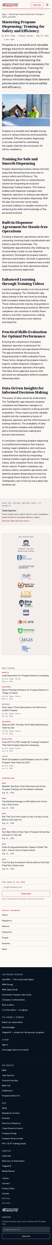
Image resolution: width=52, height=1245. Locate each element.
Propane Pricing (9, 1133)
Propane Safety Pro (11, 1095)
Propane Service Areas (12, 1138)
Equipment (7, 932)
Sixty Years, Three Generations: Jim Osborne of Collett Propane (24, 709)
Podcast (6, 1118)
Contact (6, 1183)
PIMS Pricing (7, 984)
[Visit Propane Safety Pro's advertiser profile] (26, 630)
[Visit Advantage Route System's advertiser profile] (26, 566)
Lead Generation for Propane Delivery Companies (25, 675)
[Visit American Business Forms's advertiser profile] (26, 649)
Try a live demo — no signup (15, 1010)
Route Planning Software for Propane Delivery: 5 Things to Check (25, 691)
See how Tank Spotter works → (16, 520)
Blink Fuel (6, 1085)
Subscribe (37, 5)
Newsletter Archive (11, 1113)
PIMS (4, 1070)
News (4, 14)
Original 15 (6, 1166)
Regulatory (7, 920)
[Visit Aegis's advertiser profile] (26, 640)
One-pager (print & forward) (15, 1049)
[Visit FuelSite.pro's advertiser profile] (26, 621)
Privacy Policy (8, 1188)
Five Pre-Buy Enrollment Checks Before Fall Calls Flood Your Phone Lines (25, 864)
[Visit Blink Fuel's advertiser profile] (26, 603)
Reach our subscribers (12, 1022)
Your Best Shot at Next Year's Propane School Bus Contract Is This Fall (26, 833)
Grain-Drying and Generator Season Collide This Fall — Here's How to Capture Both (25, 848)
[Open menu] (47, 5)
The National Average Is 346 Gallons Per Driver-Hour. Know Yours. (25, 803)
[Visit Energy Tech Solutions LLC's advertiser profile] (26, 585)
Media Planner (8, 1171)
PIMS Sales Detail (9, 989)
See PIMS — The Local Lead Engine (18, 979)
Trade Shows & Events (12, 1128)
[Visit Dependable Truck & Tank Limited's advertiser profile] (26, 576)
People (5, 937)
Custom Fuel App (10, 1080)
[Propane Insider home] (10, 5)
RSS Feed (6, 1198)
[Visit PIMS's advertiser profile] (26, 543)
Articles (5, 1193)
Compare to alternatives (13, 999)
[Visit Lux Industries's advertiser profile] (26, 594)
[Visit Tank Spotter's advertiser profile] (26, 557)
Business (6, 943)
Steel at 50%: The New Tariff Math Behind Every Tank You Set (25, 726)
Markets (5, 926)
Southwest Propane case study (16, 994)
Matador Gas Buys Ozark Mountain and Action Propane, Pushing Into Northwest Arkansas (24, 788)
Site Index (6, 1203)
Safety (5, 915)
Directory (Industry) (11, 1123)
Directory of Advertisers (13, 1161)
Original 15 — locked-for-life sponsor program (23, 1032)
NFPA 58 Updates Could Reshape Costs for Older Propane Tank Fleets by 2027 (25, 761)
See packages (8, 1027)
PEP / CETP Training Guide (14, 1143)
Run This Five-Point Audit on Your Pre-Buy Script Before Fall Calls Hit (25, 818)
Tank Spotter (8, 1075)
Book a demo (8, 1004)
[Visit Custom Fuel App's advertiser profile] (26, 612)
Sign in (5, 1044)
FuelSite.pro (7, 1090)
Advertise (6, 1156)
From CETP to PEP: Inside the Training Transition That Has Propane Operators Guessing (25, 743)
